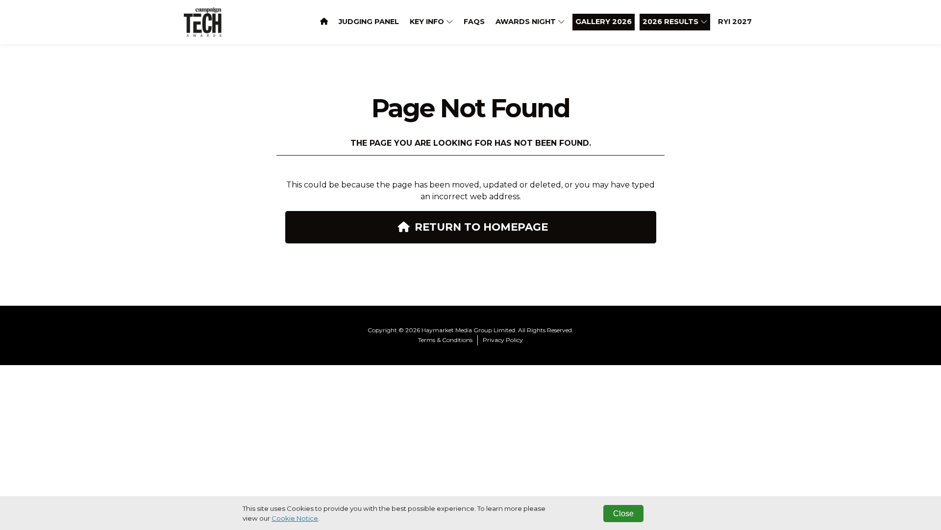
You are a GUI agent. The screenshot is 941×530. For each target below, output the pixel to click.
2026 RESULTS (671, 21)
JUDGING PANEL (369, 21)
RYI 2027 (735, 21)
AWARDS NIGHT (526, 21)
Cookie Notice (295, 518)
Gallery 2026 (603, 21)
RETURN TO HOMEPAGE (481, 226)
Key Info (428, 21)
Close (623, 513)
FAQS (474, 21)
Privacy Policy (503, 340)
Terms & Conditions (445, 340)
